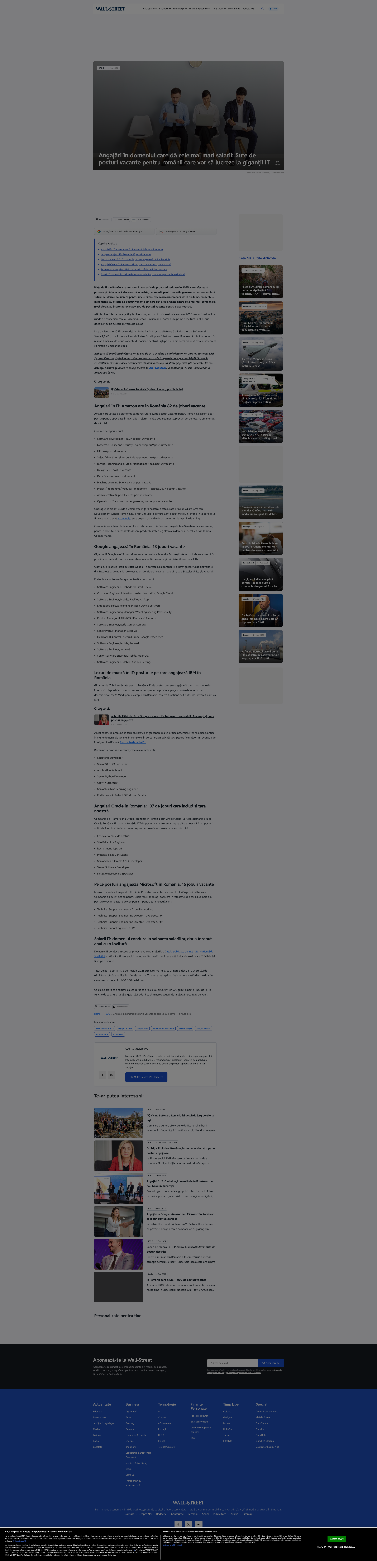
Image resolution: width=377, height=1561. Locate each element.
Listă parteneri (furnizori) (172, 1545)
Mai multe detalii (19, 1541)
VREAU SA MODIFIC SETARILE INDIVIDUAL (336, 1547)
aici (134, 1550)
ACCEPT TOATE (337, 1539)
